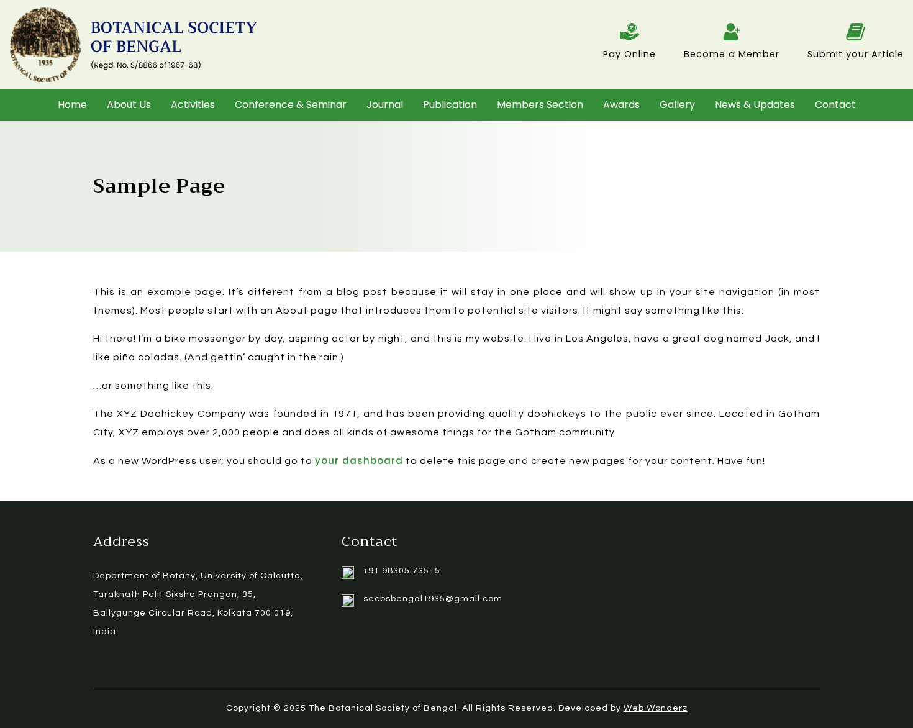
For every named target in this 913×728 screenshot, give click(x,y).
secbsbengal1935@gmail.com (432, 598)
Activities (193, 105)
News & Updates (755, 105)
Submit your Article (855, 54)
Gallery (677, 105)
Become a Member (731, 54)
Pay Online (629, 54)
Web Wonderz (656, 708)
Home (72, 105)
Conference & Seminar (291, 105)
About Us (129, 105)
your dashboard (359, 460)
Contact (835, 105)
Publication (450, 105)
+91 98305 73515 (401, 570)
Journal (384, 105)
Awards (621, 105)
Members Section (540, 105)
